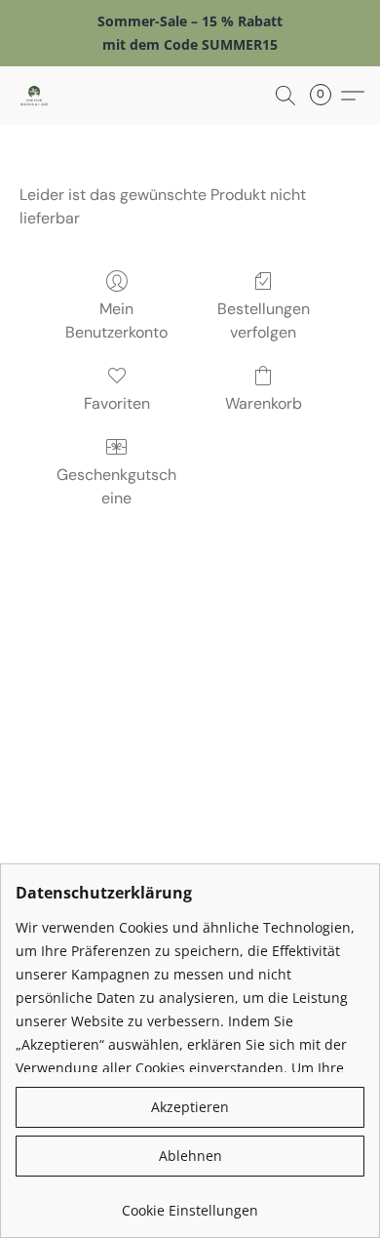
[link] (190, 1203)
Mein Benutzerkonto (116, 320)
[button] (35, 95)
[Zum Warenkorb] (326, 95)
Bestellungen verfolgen (263, 320)
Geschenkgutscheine (116, 486)
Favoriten (117, 403)
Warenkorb (263, 403)
